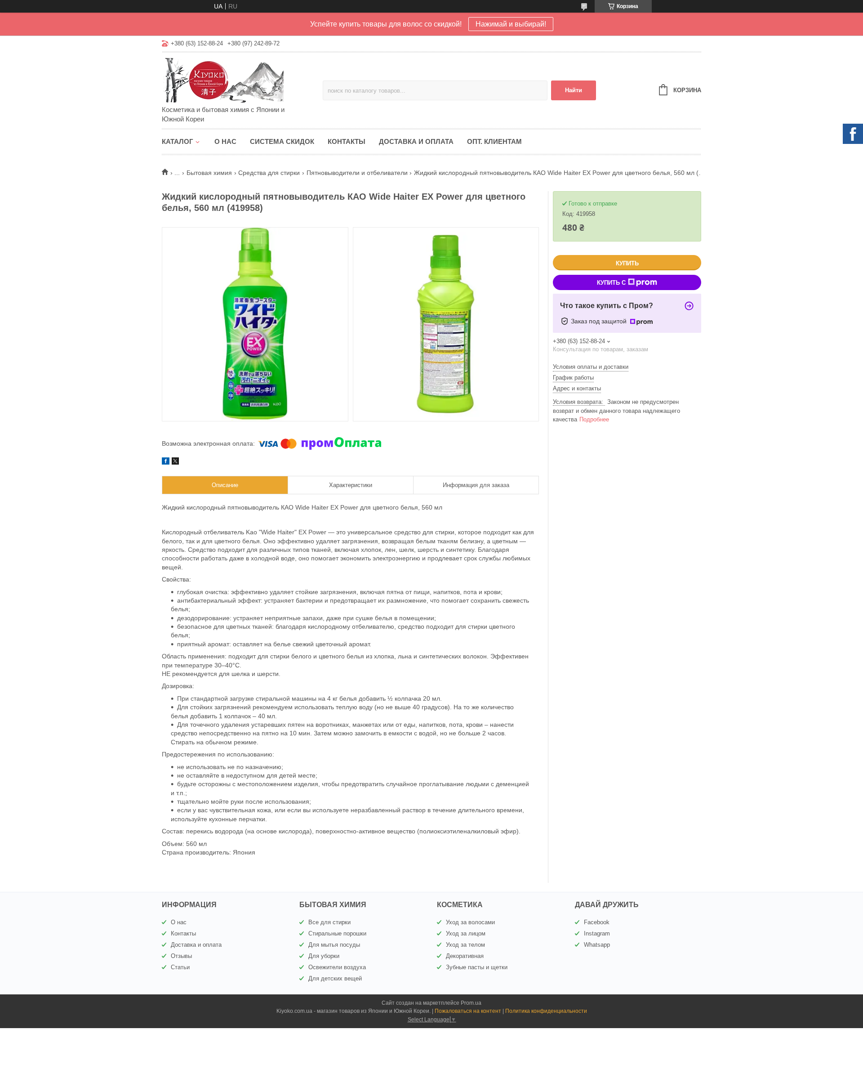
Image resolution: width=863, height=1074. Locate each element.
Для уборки (323, 956)
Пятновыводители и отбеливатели (357, 172)
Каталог (177, 141)
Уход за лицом (465, 933)
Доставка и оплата (416, 141)
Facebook (596, 922)
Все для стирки (329, 922)
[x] (175, 462)
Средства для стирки (269, 172)
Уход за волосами (470, 922)
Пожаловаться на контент (468, 1011)
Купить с (611, 282)
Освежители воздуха (337, 967)
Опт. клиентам (494, 141)
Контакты (346, 141)
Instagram (597, 933)
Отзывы (181, 956)
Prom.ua (471, 1003)
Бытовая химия (209, 172)
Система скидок (282, 141)
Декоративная (465, 956)
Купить (627, 263)
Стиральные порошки (337, 933)
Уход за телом (465, 944)
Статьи (180, 967)
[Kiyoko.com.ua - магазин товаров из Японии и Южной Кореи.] (240, 79)
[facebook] (165, 462)
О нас (225, 141)
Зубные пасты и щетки (476, 967)
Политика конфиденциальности (546, 1011)
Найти (573, 90)
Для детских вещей (335, 978)
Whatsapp (597, 944)
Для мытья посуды (334, 944)
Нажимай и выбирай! (511, 24)
